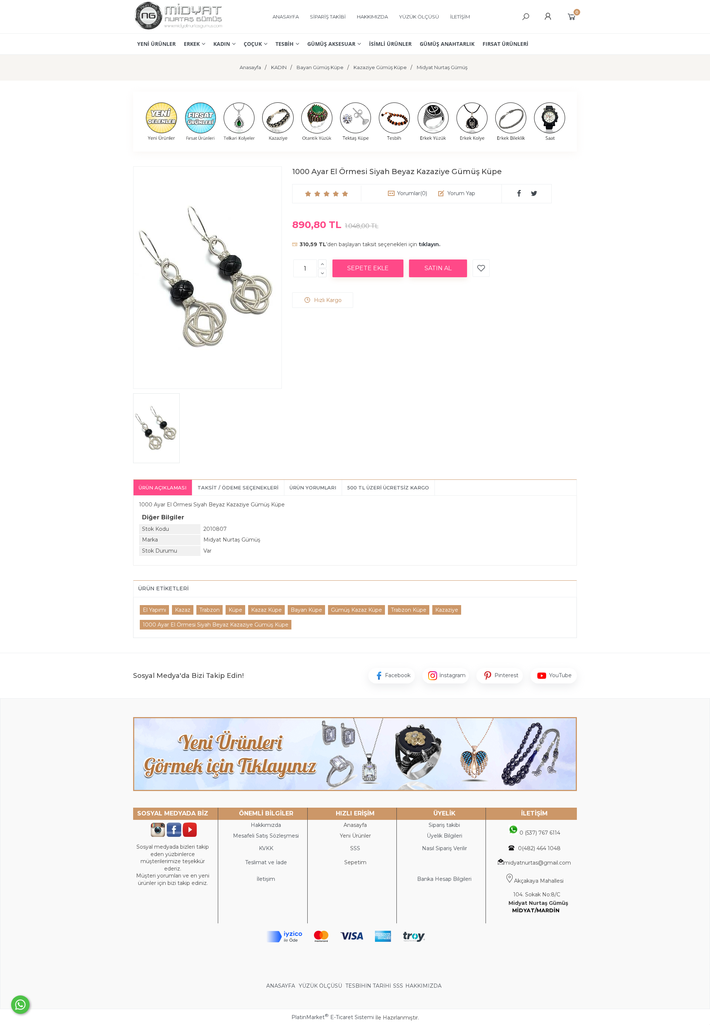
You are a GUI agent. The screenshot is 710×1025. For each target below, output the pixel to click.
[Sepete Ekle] (367, 268)
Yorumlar (412, 193)
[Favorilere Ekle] (481, 268)
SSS (398, 985)
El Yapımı (154, 610)
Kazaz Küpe (266, 610)
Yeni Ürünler (355, 835)
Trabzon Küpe (408, 610)
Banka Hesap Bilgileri (444, 879)
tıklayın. (429, 244)
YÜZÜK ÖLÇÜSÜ (320, 985)
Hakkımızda (266, 825)
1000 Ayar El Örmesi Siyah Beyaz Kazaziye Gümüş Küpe (215, 624)
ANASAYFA (281, 985)
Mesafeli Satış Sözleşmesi (266, 835)
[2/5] (313, 193)
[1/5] (308, 193)
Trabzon (209, 610)
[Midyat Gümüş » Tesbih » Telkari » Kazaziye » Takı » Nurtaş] (178, 29)
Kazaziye (446, 610)
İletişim (266, 879)
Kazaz (182, 610)
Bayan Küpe (306, 610)
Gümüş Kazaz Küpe (356, 610)
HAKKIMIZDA (423, 985)
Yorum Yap (461, 193)
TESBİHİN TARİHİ (368, 985)
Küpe (235, 610)
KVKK (266, 848)
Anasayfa (355, 825)
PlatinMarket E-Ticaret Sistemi (332, 1017)
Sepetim (355, 862)
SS (357, 848)
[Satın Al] (438, 268)
